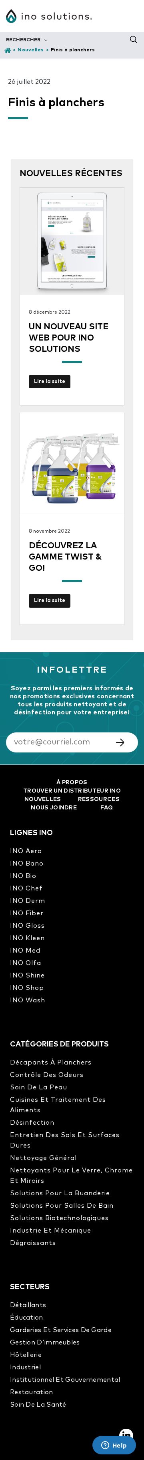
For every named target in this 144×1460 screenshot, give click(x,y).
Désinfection (32, 1122)
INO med (25, 950)
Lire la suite (49, 381)
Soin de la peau (38, 1087)
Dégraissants (33, 1243)
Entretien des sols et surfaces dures (65, 1140)
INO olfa (25, 963)
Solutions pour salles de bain (62, 1205)
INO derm (27, 901)
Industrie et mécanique (50, 1230)
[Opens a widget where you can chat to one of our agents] (114, 1446)
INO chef (26, 888)
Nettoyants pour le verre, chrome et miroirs (71, 1175)
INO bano (27, 863)
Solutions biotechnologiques (59, 1218)
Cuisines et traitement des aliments (58, 1105)
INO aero (26, 851)
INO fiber (27, 913)
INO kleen (27, 938)
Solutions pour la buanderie (60, 1193)
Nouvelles (31, 50)
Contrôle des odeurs (47, 1075)
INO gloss (27, 926)
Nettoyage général (43, 1158)
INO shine (27, 975)
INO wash (27, 1000)
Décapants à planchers (51, 1062)
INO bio (23, 876)
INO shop (27, 988)
